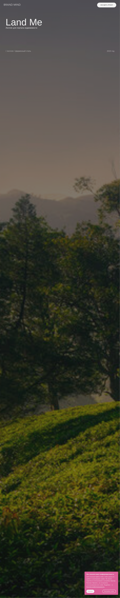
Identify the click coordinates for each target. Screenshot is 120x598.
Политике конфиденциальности (95, 587)
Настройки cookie (109, 591)
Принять (90, 591)
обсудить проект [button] (106, 5)
